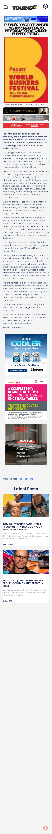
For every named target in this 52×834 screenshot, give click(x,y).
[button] (5, 7)
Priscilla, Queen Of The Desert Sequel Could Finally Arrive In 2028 (23, 583)
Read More (8, 544)
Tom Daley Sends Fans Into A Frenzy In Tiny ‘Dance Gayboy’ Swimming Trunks (23, 526)
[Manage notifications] (45, 828)
